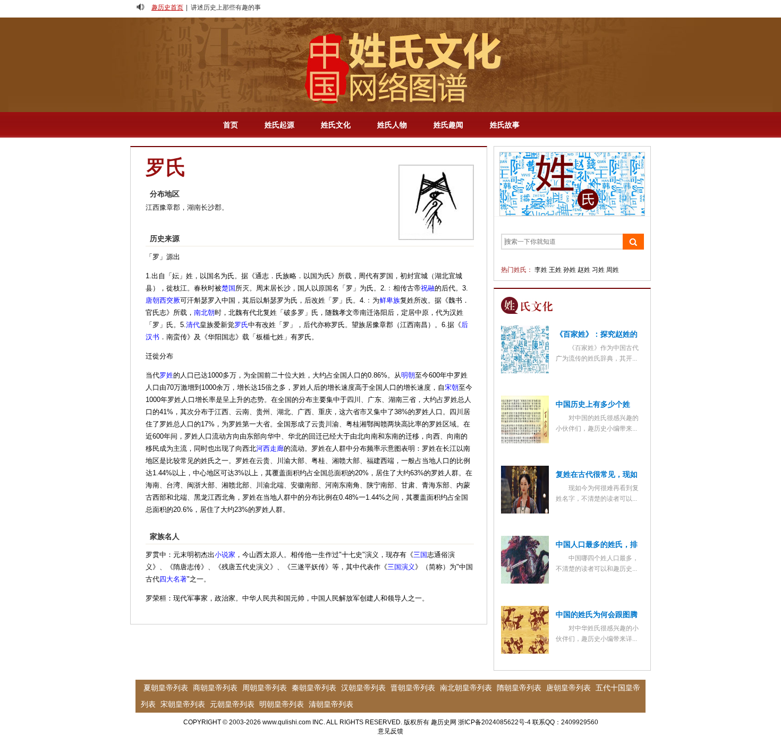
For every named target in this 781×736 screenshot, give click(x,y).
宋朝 (452, 387)
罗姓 (166, 375)
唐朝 (152, 300)
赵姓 (584, 269)
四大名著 (173, 579)
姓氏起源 (279, 125)
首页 (230, 125)
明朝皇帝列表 (281, 704)
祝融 (428, 288)
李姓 (540, 269)
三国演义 (401, 567)
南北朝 (204, 312)
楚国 (228, 288)
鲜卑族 (389, 300)
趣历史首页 (167, 7)
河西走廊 (270, 448)
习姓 (598, 269)
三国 (420, 555)
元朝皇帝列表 (232, 704)
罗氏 (241, 325)
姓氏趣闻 (448, 125)
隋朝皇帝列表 (519, 687)
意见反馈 (390, 731)
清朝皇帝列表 (331, 704)
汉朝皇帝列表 (363, 687)
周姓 (612, 269)
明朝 (408, 375)
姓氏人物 (392, 125)
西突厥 (169, 300)
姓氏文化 (336, 125)
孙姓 (569, 269)
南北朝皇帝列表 (466, 687)
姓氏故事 (505, 125)
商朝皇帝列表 (215, 687)
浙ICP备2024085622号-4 (494, 722)
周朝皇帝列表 (264, 687)
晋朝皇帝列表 (412, 687)
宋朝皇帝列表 (182, 704)
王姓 (555, 269)
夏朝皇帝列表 (165, 687)
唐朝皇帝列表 (568, 687)
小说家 (225, 555)
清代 (193, 325)
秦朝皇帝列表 (314, 687)
